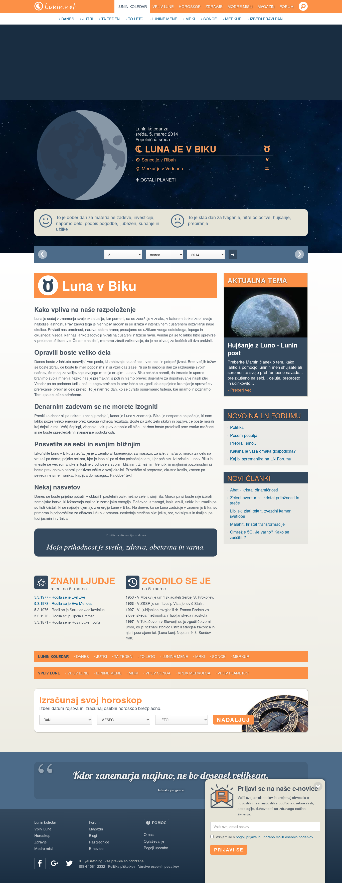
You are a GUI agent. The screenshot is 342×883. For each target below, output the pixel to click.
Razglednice (99, 841)
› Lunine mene (163, 18)
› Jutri (86, 18)
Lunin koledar (132, 6)
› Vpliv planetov (232, 672)
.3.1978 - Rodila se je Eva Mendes (63, 603)
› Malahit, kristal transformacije (256, 524)
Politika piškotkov (121, 866)
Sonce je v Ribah (202, 159)
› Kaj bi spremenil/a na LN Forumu (259, 458)
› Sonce (209, 18)
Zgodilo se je (176, 581)
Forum (287, 6)
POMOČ (159, 822)
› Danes (66, 18)
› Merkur (232, 18)
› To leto (134, 18)
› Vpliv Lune (77, 672)
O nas (149, 834)
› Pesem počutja (242, 435)
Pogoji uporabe (156, 847)
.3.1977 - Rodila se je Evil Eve (59, 597)
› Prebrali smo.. (241, 443)
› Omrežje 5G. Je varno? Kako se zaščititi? (258, 534)
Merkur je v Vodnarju (202, 168)
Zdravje (214, 6)
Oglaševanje (154, 841)
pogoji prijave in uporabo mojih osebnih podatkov (274, 836)
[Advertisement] (171, 62)
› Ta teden (109, 18)
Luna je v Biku (202, 148)
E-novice (96, 848)
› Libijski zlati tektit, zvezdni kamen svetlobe (259, 513)
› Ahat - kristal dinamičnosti (252, 489)
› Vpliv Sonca (156, 672)
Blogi (93, 835)
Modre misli (240, 6)
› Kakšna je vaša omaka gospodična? (261, 451)
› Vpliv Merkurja (193, 672)
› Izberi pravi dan (265, 18)
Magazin (266, 6)
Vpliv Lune (163, 6)
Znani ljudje (83, 581)
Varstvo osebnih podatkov (158, 866)
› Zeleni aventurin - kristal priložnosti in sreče (263, 500)
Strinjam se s (264, 836)
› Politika (235, 427)
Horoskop (190, 6)
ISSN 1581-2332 (92, 866)
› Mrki (189, 18)
